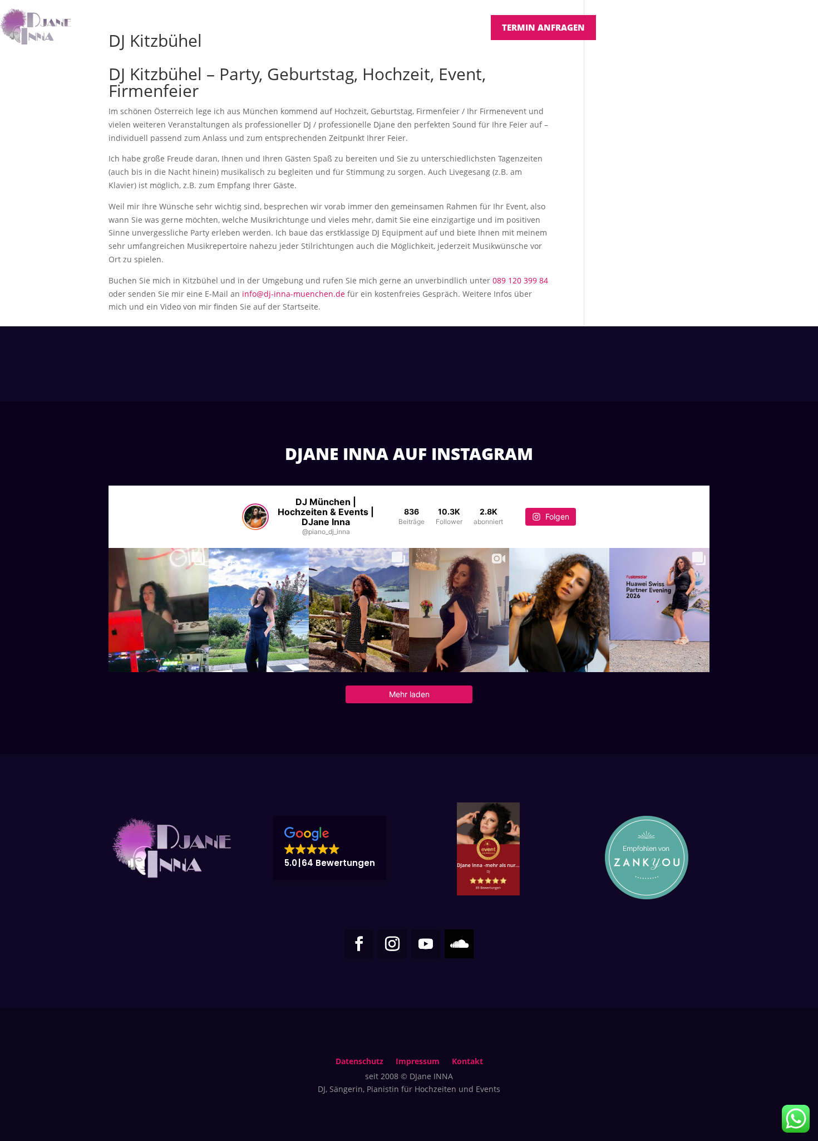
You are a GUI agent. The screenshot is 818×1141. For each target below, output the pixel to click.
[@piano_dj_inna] (255, 517)
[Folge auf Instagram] (392, 943)
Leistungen (215, 27)
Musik (355, 27)
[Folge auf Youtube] (425, 943)
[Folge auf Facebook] (358, 943)
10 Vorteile (407, 27)
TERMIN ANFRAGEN (543, 27)
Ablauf (462, 27)
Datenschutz (359, 1061)
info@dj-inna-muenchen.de (293, 293)
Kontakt (467, 1061)
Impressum (418, 1061)
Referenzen (291, 27)
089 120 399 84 (520, 280)
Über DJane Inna (138, 27)
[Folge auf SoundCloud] (459, 943)
